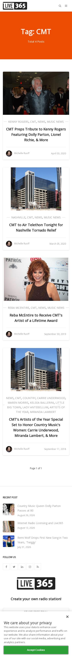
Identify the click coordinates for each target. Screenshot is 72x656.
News (41, 121)
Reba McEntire (18, 308)
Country (29, 398)
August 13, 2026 (26, 527)
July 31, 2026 (24, 547)
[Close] (67, 616)
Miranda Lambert (43, 412)
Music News (55, 121)
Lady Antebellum (35, 407)
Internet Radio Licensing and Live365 (40, 523)
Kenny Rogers (18, 121)
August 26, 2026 (26, 515)
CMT (33, 121)
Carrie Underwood (51, 398)
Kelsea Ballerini (42, 402)
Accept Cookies (36, 650)
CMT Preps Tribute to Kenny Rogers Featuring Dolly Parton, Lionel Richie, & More (36, 134)
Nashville (18, 217)
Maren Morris (18, 402)
